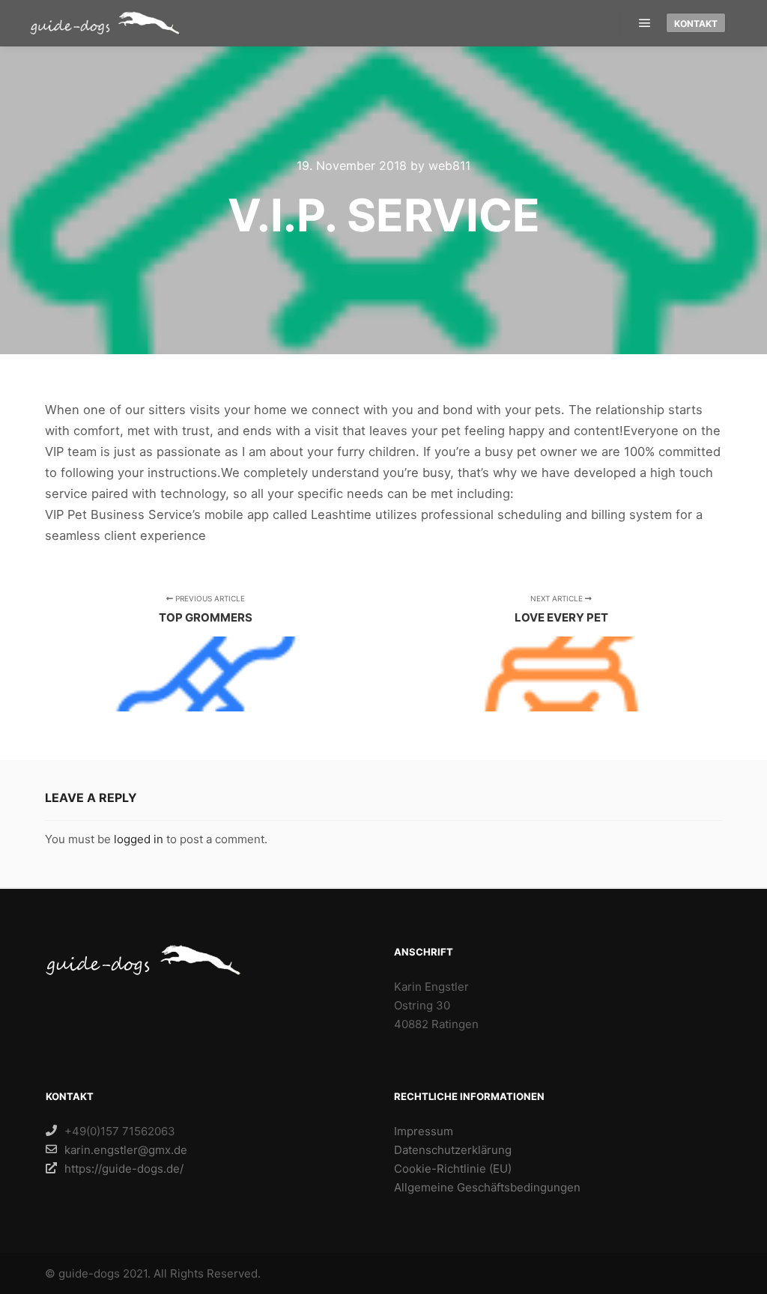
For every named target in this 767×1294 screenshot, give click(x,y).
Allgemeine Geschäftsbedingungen (487, 1187)
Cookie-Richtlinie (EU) (453, 1168)
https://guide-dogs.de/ (124, 1168)
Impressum (423, 1131)
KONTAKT (696, 23)
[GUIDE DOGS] (105, 23)
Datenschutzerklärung (453, 1150)
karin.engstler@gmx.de (125, 1150)
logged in (138, 839)
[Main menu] (644, 23)
